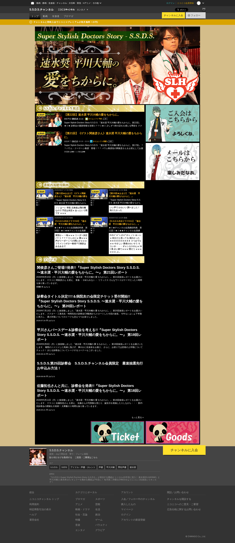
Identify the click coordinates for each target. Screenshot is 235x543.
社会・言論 (81, 514)
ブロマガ (68, 16)
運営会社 (34, 519)
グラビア (100, 530)
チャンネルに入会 (173, 15)
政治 (97, 514)
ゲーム (99, 519)
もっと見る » (138, 417)
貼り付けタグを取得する (60, 457)
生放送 (52, 3)
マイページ (127, 509)
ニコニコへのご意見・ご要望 (182, 504)
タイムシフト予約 (95, 119)
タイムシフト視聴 (100, 141)
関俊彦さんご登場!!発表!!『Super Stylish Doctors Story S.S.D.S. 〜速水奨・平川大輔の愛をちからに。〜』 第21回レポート (88, 270)
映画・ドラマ (82, 509)
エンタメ (81, 9)
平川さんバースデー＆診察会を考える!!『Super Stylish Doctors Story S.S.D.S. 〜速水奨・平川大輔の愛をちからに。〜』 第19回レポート (89, 334)
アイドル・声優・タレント (83, 467)
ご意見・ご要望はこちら (86, 457)
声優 (101, 467)
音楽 (77, 524)
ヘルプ (33, 514)
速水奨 (133, 467)
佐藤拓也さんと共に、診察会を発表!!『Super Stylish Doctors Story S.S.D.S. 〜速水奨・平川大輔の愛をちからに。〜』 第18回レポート (89, 390)
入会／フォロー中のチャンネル (138, 498)
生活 (97, 509)
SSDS (64, 467)
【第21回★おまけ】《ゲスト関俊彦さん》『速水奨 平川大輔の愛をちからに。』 (70, 196)
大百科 (72, 3)
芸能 (97, 504)
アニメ (79, 504)
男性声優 (122, 467)
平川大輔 (110, 467)
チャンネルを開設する (179, 498)
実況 (79, 3)
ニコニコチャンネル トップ (44, 498)
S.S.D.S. (54, 467)
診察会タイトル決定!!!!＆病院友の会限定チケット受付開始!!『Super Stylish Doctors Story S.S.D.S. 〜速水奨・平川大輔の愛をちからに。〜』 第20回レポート (90, 301)
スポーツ (100, 498)
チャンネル (62, 3)
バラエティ (101, 524)
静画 (44, 3)
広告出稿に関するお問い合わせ (184, 509)
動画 (38, 3)
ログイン (170, 3)
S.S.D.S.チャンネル (41, 9)
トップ (35, 16)
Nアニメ (87, 3)
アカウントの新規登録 (133, 519)
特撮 (77, 519)
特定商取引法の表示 (40, 509)
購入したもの (128, 504)
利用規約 (34, 504)
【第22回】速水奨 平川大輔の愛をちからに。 (92, 114)
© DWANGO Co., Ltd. (195, 536)
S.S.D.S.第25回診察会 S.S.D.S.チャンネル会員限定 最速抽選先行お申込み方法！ (90, 365)
